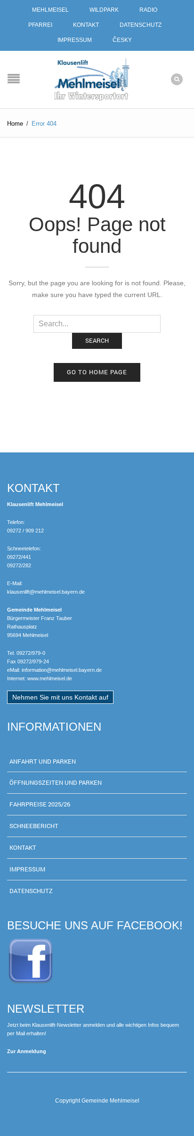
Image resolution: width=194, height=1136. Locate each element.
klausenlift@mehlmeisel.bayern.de (46, 592)
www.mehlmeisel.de (49, 678)
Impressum (74, 40)
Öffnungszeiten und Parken (55, 782)
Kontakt (86, 25)
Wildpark (104, 10)
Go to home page (97, 372)
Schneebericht (33, 826)
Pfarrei (40, 25)
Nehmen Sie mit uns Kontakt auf (60, 697)
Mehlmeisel (50, 10)
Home (15, 123)
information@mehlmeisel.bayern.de (62, 670)
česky (122, 40)
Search (97, 340)
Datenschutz (141, 25)
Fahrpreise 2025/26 (39, 804)
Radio (148, 10)
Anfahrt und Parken (42, 761)
